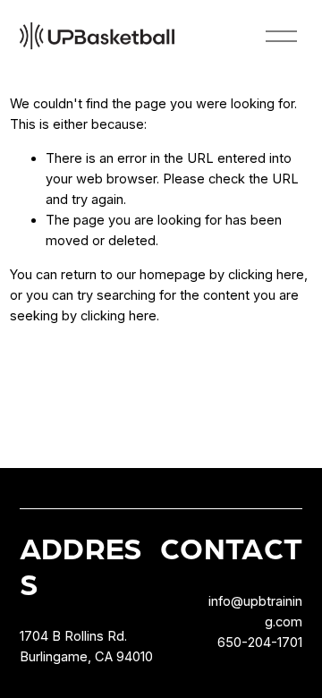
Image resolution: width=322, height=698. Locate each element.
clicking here (266, 275)
